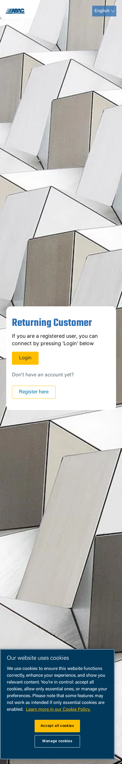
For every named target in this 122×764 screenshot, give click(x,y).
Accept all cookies (57, 726)
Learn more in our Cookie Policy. (58, 709)
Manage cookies (57, 741)
